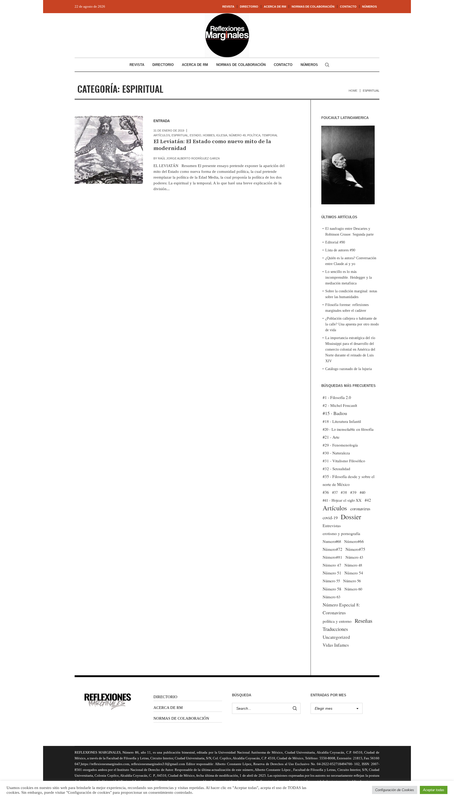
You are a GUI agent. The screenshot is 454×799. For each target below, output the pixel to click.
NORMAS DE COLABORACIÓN (181, 718)
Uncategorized (336, 637)
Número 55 (331, 580)
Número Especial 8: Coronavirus (341, 608)
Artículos (161, 135)
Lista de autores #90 (340, 250)
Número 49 (237, 135)
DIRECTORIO (165, 697)
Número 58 (332, 589)
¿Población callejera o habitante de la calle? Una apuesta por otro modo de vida (352, 324)
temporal (270, 135)
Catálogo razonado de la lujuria (348, 369)
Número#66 (354, 541)
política (253, 135)
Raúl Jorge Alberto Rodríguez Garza (189, 158)
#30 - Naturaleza (336, 452)
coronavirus (360, 509)
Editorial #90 (335, 242)
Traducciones (335, 629)
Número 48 (353, 565)
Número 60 (353, 589)
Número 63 (331, 596)
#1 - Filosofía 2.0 (337, 397)
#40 (362, 492)
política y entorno (337, 621)
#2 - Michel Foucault (340, 405)
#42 (368, 500)
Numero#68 (332, 541)
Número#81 (332, 557)
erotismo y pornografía (341, 533)
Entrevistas (332, 525)
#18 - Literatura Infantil (342, 421)
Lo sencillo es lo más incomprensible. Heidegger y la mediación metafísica (348, 277)
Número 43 (354, 557)
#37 (335, 492)
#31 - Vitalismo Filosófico (344, 460)
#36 (326, 492)
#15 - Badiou (335, 413)
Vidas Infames (336, 645)
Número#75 (355, 549)
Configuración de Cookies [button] (394, 790)
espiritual (180, 135)
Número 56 (352, 580)
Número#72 (332, 549)
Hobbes (209, 135)
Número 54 (353, 572)
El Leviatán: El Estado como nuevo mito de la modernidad (212, 145)
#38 (344, 492)
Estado (195, 135)
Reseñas (363, 620)
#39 (353, 492)
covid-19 (330, 518)
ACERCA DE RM (168, 707)
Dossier (351, 517)
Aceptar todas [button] (433, 790)
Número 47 (332, 565)
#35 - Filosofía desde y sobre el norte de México (348, 480)
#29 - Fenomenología (340, 445)
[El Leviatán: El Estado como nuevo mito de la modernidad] (109, 150)
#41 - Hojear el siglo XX (342, 500)
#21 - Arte (331, 437)
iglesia (221, 135)
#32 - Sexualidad (336, 468)
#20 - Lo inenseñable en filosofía (348, 429)
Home (353, 90)
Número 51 (332, 572)
